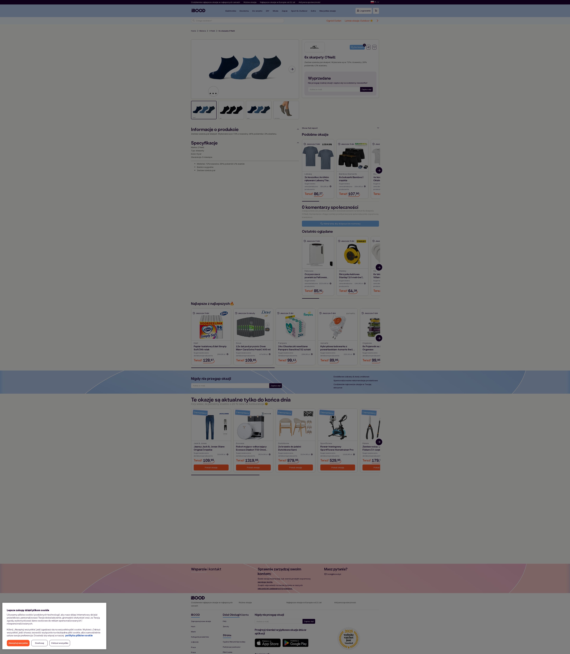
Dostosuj (39, 643)
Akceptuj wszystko (18, 643)
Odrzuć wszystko (59, 643)
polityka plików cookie (79, 635)
